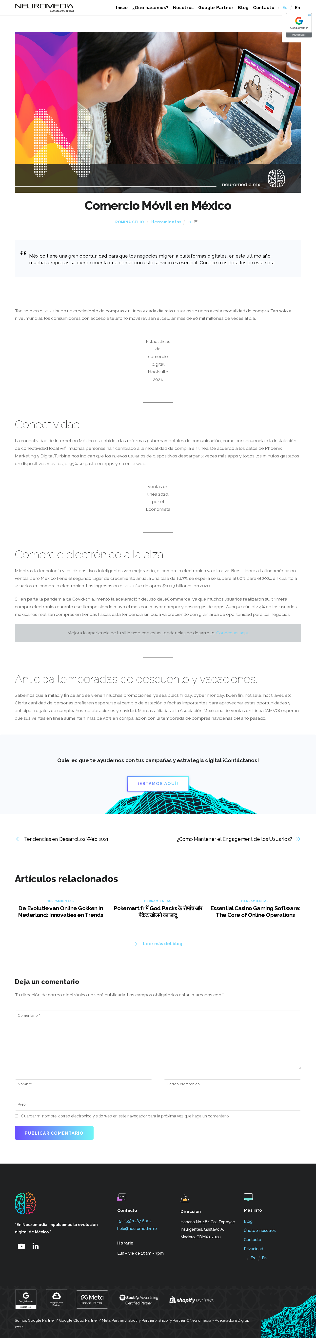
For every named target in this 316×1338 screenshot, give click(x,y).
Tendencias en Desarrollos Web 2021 (66, 839)
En (297, 7)
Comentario (29, 1016)
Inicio (122, 7)
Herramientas (166, 222)
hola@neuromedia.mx (137, 1228)
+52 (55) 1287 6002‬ (134, 1221)
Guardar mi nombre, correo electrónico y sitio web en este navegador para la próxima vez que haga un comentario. (125, 1116)
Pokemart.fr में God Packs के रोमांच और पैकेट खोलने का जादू (158, 911)
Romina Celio (129, 222)
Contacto (263, 7)
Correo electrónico (184, 1084)
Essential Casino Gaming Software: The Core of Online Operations (255, 911)
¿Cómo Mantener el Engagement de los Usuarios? (234, 839)
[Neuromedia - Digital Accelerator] (44, 10)
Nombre (26, 1084)
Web (22, 1104)
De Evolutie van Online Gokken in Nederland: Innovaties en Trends (60, 911)
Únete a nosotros (260, 1230)
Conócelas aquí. (232, 632)
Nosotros (183, 7)
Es (284, 7)
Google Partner (216, 7)
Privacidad (253, 1248)
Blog (243, 7)
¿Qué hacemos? (150, 7)
